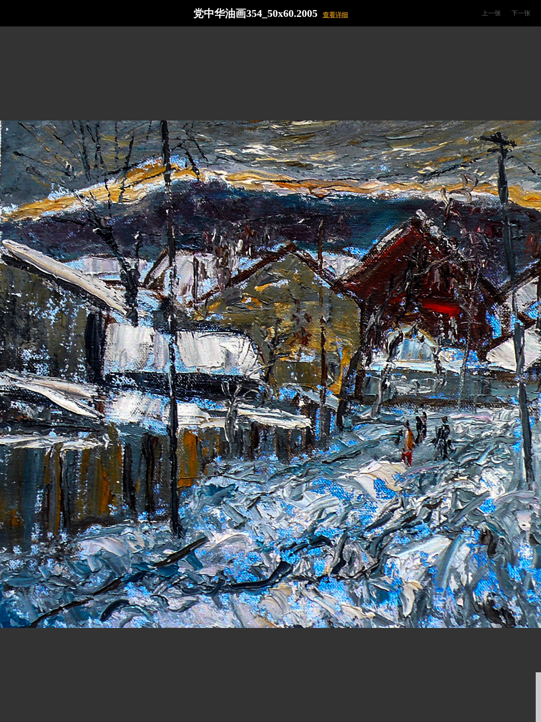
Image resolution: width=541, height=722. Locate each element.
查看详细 (335, 14)
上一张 (491, 13)
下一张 (520, 13)
